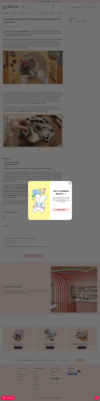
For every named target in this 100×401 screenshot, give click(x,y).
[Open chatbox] (97, 398)
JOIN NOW (61, 209)
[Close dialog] (69, 183)
